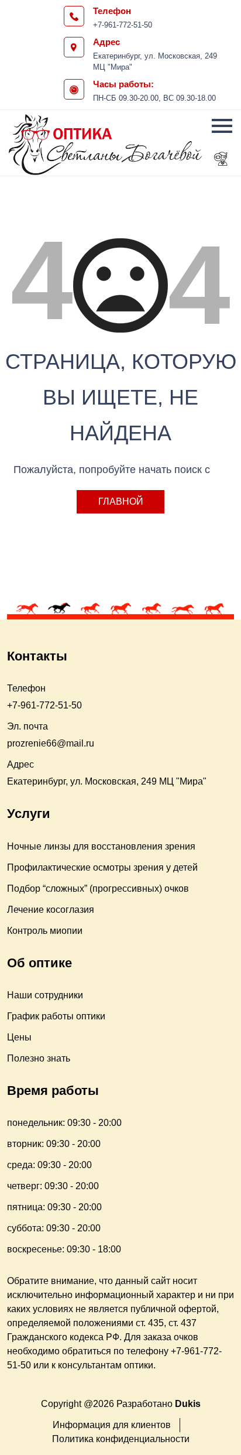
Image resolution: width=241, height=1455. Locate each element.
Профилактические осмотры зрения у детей (102, 867)
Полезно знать (38, 1058)
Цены (19, 1037)
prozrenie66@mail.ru (50, 743)
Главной (120, 501)
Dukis (188, 1404)
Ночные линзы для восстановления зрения (101, 846)
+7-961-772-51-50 (122, 24)
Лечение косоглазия (50, 910)
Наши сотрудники (45, 995)
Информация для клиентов (112, 1425)
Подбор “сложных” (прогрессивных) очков (98, 888)
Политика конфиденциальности (121, 1439)
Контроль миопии (44, 931)
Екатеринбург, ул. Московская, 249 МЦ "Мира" (155, 62)
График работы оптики (56, 1016)
